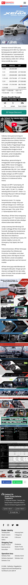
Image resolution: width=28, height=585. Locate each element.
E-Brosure (18, 537)
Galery (3, 539)
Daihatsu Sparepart (7, 558)
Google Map (14, 512)
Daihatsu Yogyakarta (14, 566)
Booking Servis (6, 547)
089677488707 (8, 508)
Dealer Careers (6, 535)
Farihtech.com (6, 571)
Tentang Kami (6, 532)
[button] (7, 482)
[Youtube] (17, 525)
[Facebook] (3, 525)
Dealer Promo (19, 547)
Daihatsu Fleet (6, 556)
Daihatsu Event (19, 556)
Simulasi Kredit (19, 549)
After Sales (5, 537)
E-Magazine (18, 535)
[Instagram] (8, 525)
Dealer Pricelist (6, 545)
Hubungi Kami (19, 532)
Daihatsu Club (6, 560)
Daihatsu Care (19, 558)
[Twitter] (13, 525)
